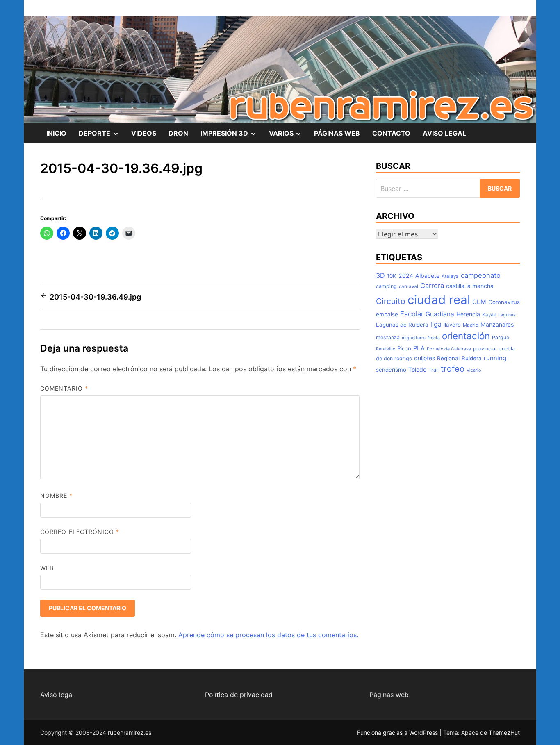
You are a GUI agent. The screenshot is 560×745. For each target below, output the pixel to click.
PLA (419, 348)
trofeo (452, 368)
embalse (387, 314)
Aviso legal (57, 694)
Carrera (432, 286)
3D (380, 275)
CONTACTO (391, 133)
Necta (434, 338)
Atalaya (450, 276)
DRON (178, 133)
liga (436, 324)
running (495, 358)
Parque (500, 337)
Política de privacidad (239, 694)
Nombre (56, 495)
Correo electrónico (80, 531)
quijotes (424, 357)
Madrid (470, 325)
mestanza (388, 337)
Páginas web (389, 694)
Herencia (468, 314)
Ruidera (472, 358)
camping (386, 286)
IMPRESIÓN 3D (231, 136)
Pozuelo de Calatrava (449, 349)
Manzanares (497, 324)
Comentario (64, 388)
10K (391, 276)
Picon (404, 348)
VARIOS (288, 136)
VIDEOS (143, 133)
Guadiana (440, 314)
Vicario (474, 370)
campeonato (481, 275)
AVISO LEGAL (444, 133)
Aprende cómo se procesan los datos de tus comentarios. (268, 635)
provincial (484, 348)
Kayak (489, 315)
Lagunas (507, 315)
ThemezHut (504, 732)
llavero (452, 324)
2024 (405, 275)
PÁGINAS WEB (337, 133)
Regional (448, 358)
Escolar (411, 314)
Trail (433, 370)
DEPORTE (102, 136)
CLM (479, 302)
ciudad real (438, 300)
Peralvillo (385, 349)
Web (47, 567)
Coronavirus (504, 302)
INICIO (56, 133)
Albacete (427, 275)
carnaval (408, 286)
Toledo (417, 369)
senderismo (391, 369)
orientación (466, 335)
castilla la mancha (470, 285)
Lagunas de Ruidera (402, 324)
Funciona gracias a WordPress (398, 732)
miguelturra (414, 338)
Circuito (390, 301)
